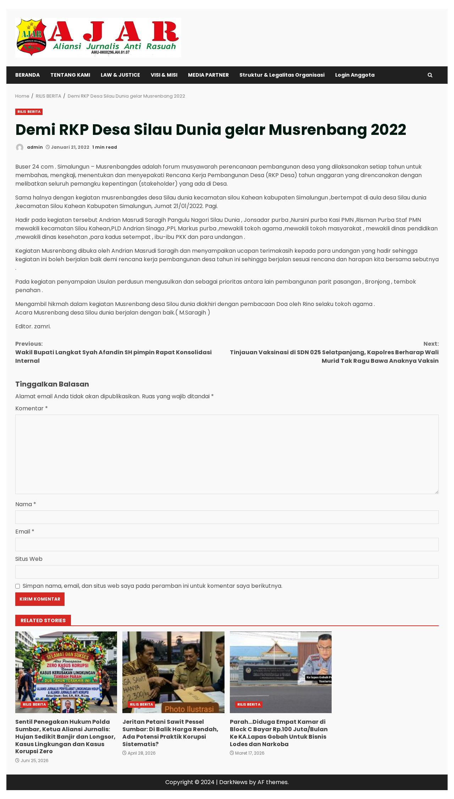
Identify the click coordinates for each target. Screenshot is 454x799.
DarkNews (233, 782)
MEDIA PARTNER (208, 74)
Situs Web (29, 559)
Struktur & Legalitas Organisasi (282, 74)
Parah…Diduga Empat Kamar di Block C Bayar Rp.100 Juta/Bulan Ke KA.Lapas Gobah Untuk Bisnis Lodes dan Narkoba (281, 672)
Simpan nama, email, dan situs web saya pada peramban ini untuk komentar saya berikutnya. (152, 586)
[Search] (430, 75)
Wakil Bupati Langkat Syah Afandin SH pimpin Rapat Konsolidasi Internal (113, 352)
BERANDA (27, 74)
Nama (25, 504)
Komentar (31, 408)
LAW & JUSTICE (120, 74)
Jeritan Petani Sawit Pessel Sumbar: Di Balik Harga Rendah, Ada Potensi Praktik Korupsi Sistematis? (173, 672)
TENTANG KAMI (70, 74)
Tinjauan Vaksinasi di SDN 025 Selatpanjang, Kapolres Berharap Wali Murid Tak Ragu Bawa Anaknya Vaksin (334, 352)
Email (24, 531)
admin (34, 147)
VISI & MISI (164, 74)
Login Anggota (355, 74)
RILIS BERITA (28, 111)
